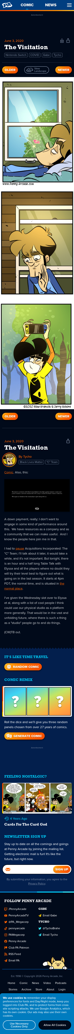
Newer (63, 70)
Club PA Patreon (19, 948)
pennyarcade (17, 928)
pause (20, 548)
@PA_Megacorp (19, 922)
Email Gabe (50, 915)
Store (39, 989)
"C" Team (52, 462)
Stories (13, 989)
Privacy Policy (36, 884)
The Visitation (26, 448)
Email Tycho (50, 935)
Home (11, 983)
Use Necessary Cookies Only (19, 1024)
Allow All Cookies (55, 1025)
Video (47, 983)
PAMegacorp (17, 935)
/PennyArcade (17, 909)
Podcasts (60, 983)
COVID (34, 55)
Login (62, 989)
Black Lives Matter (31, 462)
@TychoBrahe (51, 928)
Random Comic (26, 666)
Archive (26, 989)
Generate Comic (27, 736)
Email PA (14, 960)
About (50, 989)
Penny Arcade (17, 941)
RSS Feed (15, 954)
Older (10, 70)
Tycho (57, 55)
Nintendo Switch (16, 55)
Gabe (46, 55)
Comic (8, 472)
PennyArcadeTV (19, 915)
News (35, 983)
